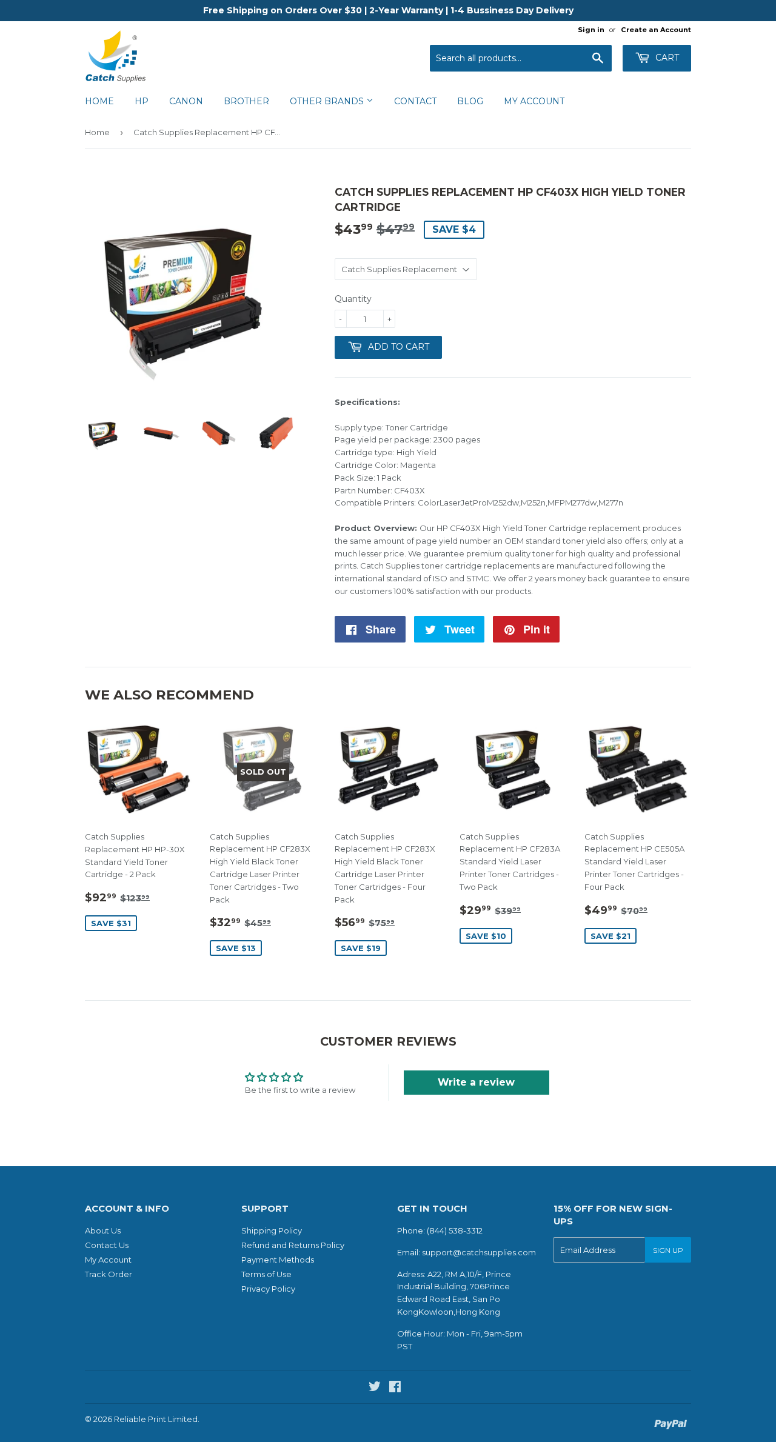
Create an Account (656, 29)
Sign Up (668, 1250)
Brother (246, 101)
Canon (186, 101)
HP (142, 101)
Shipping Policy (271, 1230)
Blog (470, 101)
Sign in (591, 29)
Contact (415, 101)
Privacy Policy (268, 1288)
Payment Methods (277, 1259)
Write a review (476, 1082)
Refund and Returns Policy (292, 1245)
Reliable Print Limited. (156, 1419)
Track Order (108, 1274)
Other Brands (328, 101)
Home (99, 101)
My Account (534, 101)
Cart (666, 57)
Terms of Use (266, 1274)
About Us (103, 1230)
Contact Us (107, 1245)
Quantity (353, 298)
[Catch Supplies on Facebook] (395, 1388)
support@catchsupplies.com (479, 1252)
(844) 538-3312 (455, 1230)
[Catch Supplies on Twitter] (375, 1388)
